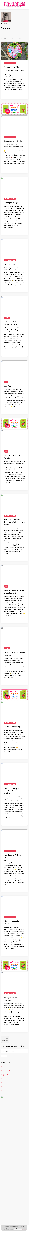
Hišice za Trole (9, 264)
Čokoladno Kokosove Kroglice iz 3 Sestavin (12, 322)
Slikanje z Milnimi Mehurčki (11, 998)
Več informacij (9, 1228)
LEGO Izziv (8, 386)
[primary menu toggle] (2, 4)
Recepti (7, 317)
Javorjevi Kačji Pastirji (12, 726)
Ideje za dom (5, 1075)
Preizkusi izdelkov (7, 1083)
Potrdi (4, 1056)
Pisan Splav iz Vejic (11, 202)
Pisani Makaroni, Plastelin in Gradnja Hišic (14, 591)
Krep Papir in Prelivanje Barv (13, 856)
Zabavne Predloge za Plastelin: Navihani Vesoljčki (12, 790)
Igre (6, 381)
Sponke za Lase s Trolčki (13, 141)
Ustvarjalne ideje (10, 63)
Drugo (3, 1067)
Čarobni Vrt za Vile (11, 67)
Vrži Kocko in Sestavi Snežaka (12, 456)
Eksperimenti (5, 1071)
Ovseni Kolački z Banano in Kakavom (14, 653)
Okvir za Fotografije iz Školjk (12, 922)
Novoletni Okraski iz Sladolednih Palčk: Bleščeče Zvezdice (14, 522)
